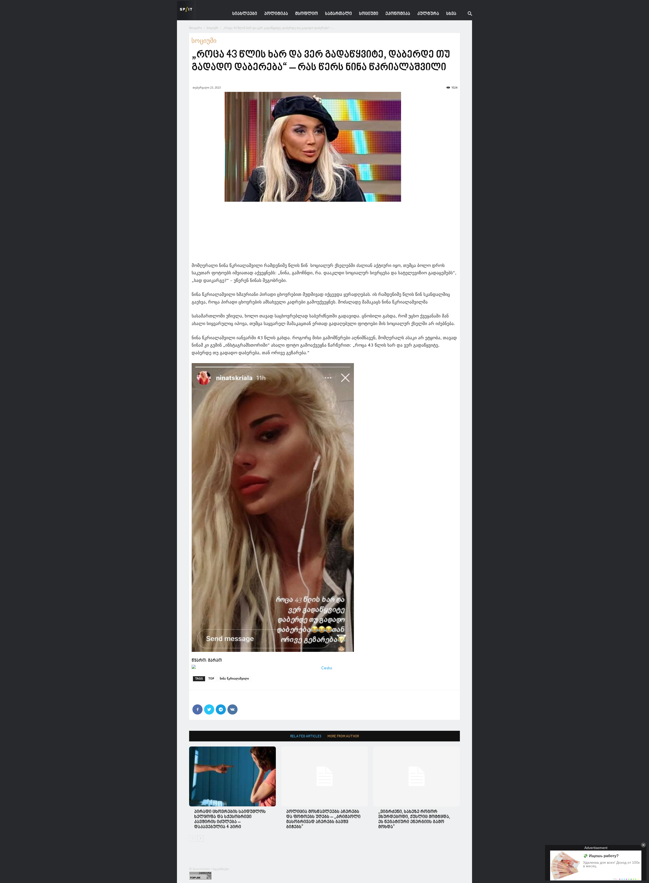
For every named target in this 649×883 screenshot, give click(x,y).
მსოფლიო (306, 13)
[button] (466, 14)
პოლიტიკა (276, 13)
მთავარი (195, 28)
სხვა (451, 13)
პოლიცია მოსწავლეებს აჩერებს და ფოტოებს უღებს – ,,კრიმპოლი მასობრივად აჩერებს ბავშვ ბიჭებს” (323, 819)
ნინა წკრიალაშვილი (234, 678)
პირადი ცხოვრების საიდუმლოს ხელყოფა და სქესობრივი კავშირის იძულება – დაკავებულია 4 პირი (230, 819)
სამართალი (338, 13)
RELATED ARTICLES (305, 736)
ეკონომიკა (397, 13)
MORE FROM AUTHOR (343, 736)
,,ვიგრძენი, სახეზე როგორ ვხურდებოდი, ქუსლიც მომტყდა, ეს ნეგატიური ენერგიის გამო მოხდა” (414, 819)
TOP (211, 678)
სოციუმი (368, 13)
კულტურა (428, 13)
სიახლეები (244, 13)
